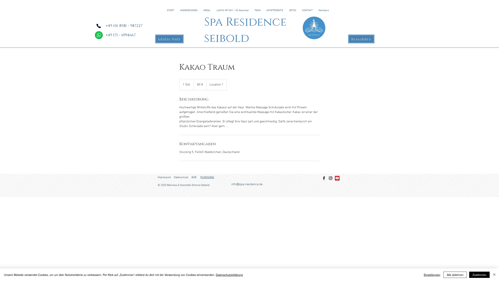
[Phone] (98, 25)
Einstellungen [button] (432, 275)
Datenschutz (181, 177)
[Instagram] (330, 178)
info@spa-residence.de (247, 184)
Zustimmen (479, 275)
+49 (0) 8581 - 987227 (124, 25)
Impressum (164, 177)
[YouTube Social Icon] (337, 178)
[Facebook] (324, 178)
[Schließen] (494, 275)
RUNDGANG (207, 177)
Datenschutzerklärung (229, 275)
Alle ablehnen (455, 275)
